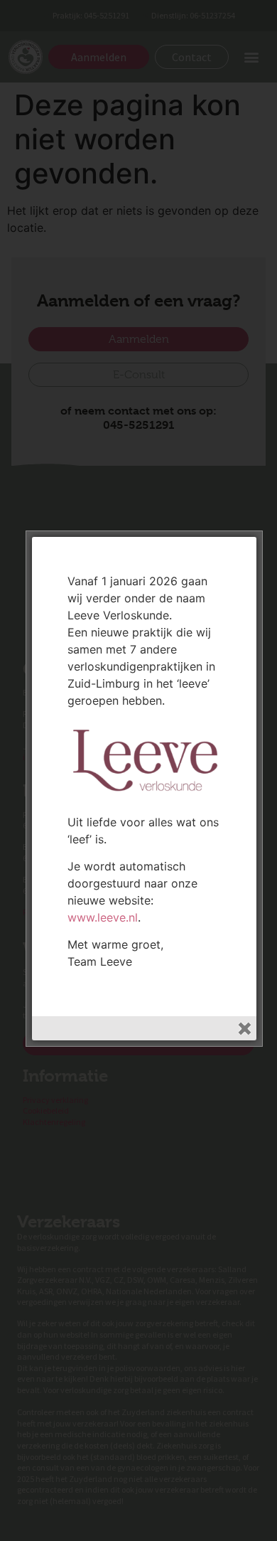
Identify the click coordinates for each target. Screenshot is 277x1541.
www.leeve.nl (102, 917)
